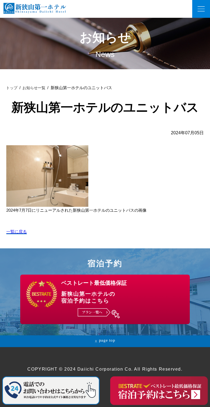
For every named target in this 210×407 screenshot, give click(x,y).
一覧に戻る (16, 231)
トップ (12, 88)
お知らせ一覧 (33, 88)
